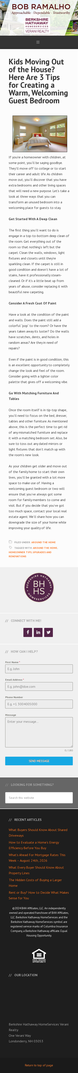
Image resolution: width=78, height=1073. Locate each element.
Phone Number (14, 697)
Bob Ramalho (39, 18)
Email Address (14, 679)
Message (10, 714)
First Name (12, 662)
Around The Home (43, 542)
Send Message (39, 761)
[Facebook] (27, 632)
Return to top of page (39, 1065)
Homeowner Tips (20, 552)
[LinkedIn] (38, 632)
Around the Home (45, 547)
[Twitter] (48, 632)
